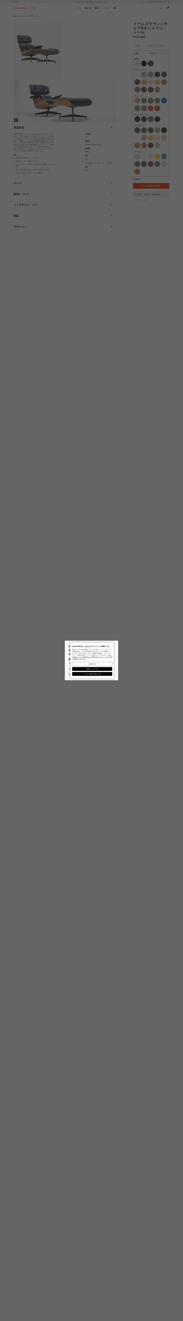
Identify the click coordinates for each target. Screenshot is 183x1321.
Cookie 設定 (92, 664)
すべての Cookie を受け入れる (92, 674)
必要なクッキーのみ (92, 669)
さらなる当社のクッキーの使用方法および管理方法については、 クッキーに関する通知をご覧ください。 (92, 657)
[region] (92, 660)
